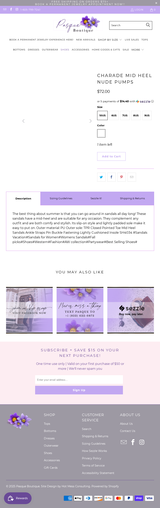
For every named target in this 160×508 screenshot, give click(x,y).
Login (139, 9)
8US (136, 115)
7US (124, 115)
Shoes (48, 453)
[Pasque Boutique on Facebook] (10, 9)
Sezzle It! (96, 198)
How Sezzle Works (94, 451)
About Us (126, 423)
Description (23, 198)
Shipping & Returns (132, 198)
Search (86, 429)
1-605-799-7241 (30, 9)
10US (102, 115)
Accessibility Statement (98, 473)
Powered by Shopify (105, 486)
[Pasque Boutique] (78, 25)
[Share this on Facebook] (111, 177)
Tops (47, 423)
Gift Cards (51, 467)
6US (113, 115)
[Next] (90, 121)
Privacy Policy (91, 458)
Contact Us (127, 431)
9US (146, 115)
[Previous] (24, 121)
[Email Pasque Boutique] (4, 9)
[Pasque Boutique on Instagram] (17, 9)
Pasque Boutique (28, 486)
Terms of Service (93, 465)
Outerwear (51, 445)
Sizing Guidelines (61, 198)
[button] (110, 40)
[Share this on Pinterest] (121, 177)
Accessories (52, 460)
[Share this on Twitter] (101, 177)
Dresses (49, 438)
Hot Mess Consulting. (76, 486)
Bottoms (50, 431)
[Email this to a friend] (132, 177)
